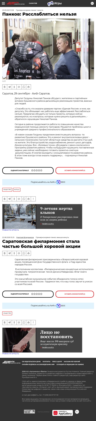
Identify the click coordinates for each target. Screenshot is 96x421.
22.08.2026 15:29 (8, 237)
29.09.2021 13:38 (8, 10)
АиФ (4, 81)
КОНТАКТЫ (46, 361)
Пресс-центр (57, 361)
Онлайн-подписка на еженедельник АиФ (38, 364)
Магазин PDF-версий (72, 361)
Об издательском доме (31, 361)
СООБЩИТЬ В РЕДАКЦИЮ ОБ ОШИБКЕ (70, 364)
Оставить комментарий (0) (74, 170)
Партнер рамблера (44, 412)
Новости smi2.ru (10, 230)
